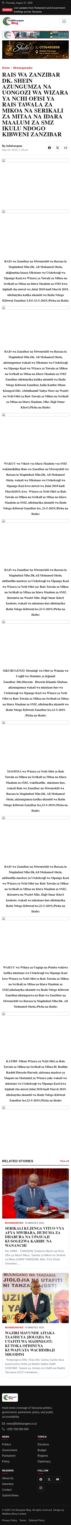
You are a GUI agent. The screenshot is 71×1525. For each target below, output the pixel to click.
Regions (43, 1455)
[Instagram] (41, 1488)
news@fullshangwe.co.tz (21, 1423)
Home (6, 67)
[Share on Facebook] (49, 148)
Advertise (8, 1484)
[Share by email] (65, 148)
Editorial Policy (37, 1520)
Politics (6, 1444)
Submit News (10, 1495)
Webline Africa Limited (14, 1513)
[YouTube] (57, 1479)
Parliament (8, 1455)
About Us (7, 1478)
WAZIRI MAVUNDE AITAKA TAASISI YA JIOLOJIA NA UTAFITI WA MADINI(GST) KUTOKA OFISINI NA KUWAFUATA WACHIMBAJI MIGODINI (30, 1343)
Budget (42, 1450)
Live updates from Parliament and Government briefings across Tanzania (39, 9)
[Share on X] (57, 148)
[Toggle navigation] (64, 21)
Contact (7, 1489)
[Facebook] (41, 1479)
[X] (49, 1479)
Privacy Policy (9, 1520)
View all (64, 1161)
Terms (22, 1520)
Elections (43, 1444)
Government (9, 1450)
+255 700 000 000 (17, 1429)
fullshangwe (14, 145)
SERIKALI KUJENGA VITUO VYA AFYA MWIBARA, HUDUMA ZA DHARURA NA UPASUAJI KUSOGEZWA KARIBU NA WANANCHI (34, 1236)
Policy (6, 1461)
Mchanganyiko (23, 67)
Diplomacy (44, 1461)
